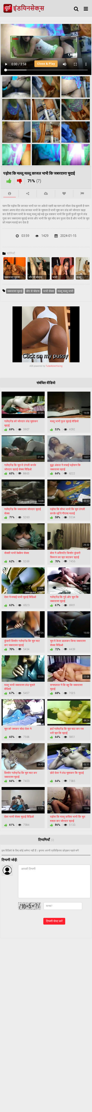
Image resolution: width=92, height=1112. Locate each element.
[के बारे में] (10, 193)
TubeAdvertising (54, 366)
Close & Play (46, 63)
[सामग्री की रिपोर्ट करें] (82, 193)
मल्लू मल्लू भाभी (65, 291)
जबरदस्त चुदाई (14, 291)
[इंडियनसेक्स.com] (25, 8)
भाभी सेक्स (48, 291)
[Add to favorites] (64, 193)
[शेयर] (28, 193)
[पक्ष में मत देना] (8, 181)
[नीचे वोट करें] (19, 181)
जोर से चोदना (33, 291)
